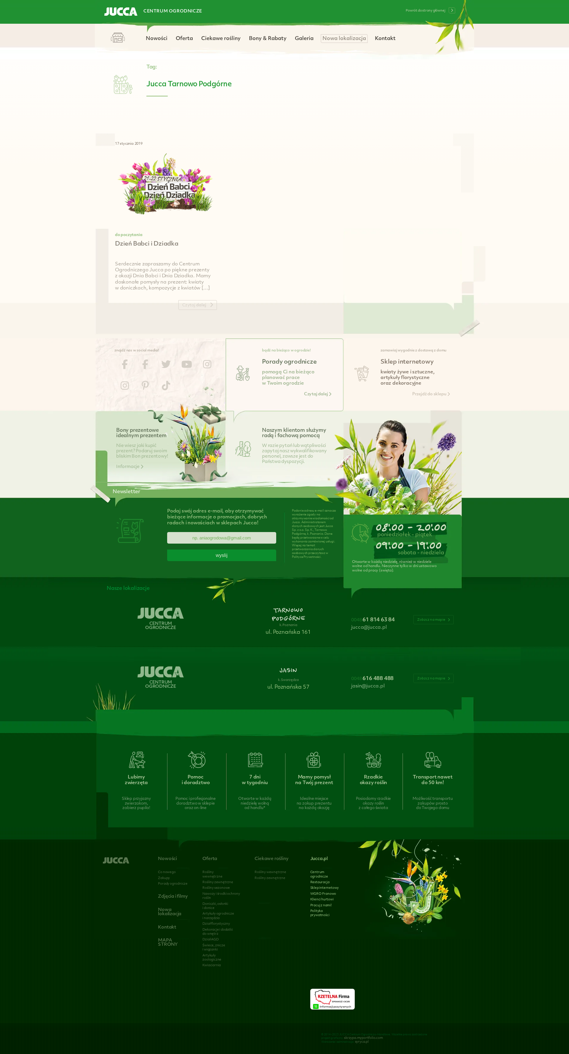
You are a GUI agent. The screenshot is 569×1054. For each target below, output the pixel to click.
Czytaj (194, 305)
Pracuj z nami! (321, 905)
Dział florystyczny (216, 924)
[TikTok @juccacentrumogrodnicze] (166, 386)
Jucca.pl (319, 859)
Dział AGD (210, 939)
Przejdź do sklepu (429, 394)
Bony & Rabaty (268, 38)
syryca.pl (362, 1042)
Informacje (128, 467)
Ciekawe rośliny (221, 38)
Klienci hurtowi (322, 899)
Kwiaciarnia (211, 965)
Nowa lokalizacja (344, 38)
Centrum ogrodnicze (172, 11)
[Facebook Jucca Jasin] (145, 365)
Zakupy (164, 878)
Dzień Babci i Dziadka (146, 244)
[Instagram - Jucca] (207, 365)
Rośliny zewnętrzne (217, 882)
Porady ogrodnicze (173, 884)
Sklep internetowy (324, 888)
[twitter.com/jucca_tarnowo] (166, 365)
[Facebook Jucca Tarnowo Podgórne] (125, 365)
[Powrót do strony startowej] (121, 12)
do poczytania (128, 235)
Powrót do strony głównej (426, 10)
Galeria (304, 38)
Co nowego (166, 872)
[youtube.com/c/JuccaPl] (186, 365)
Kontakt (385, 38)
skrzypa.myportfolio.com (363, 1038)
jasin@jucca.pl (367, 686)
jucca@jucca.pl (368, 627)
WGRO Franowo (323, 894)
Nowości (156, 38)
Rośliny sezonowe (216, 888)
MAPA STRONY (168, 942)
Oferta (184, 38)
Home (117, 38)
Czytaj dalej (316, 394)
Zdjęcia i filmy (173, 896)
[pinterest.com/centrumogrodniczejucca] (145, 386)
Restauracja (320, 882)
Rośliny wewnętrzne (270, 872)
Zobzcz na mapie (431, 620)
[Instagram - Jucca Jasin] (125, 386)
